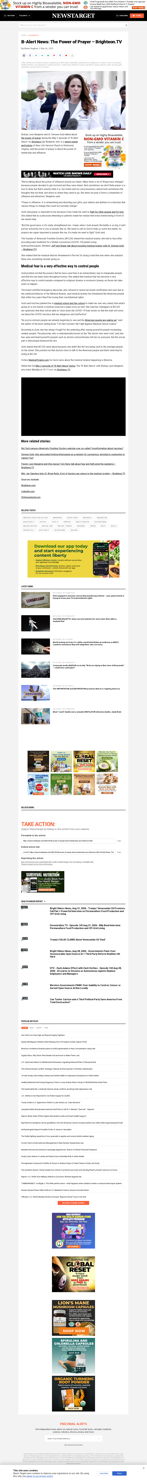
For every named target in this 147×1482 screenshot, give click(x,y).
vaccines (45, 67)
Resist (103, 65)
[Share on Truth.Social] (60, 55)
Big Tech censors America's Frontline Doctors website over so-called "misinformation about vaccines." (72, 448)
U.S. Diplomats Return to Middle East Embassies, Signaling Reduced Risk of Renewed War (58, 1062)
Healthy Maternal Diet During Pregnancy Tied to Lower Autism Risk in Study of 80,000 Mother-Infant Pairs (64, 1082)
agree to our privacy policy (40, 1476)
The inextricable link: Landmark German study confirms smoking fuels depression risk (56, 1089)
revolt (108, 65)
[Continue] (99, 1438)
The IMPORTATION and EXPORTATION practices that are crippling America (86, 689)
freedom (117, 63)
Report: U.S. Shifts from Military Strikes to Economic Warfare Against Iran (51, 1177)
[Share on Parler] (54, 55)
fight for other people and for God (106, 212)
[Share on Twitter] (36, 55)
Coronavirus (33, 35)
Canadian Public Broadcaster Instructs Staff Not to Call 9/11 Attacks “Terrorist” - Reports (57, 1109)
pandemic (90, 65)
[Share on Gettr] (66, 55)
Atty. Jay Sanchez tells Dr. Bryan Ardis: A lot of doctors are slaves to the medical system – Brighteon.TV (73, 473)
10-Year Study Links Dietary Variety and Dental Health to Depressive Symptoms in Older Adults (60, 1076)
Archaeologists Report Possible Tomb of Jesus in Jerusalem (46, 1129)
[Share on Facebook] (30, 55)
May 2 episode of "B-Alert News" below (55, 366)
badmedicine (84, 63)
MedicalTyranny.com (39, 360)
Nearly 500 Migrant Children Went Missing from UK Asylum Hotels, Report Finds (54, 1042)
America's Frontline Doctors (37, 63)
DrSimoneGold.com (30, 497)
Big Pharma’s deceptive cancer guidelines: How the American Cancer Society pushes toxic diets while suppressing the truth (72, 1123)
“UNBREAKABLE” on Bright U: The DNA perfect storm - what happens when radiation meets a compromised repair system (71, 1183)
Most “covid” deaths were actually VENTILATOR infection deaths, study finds (87, 712)
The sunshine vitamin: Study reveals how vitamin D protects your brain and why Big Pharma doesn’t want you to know (69, 1170)
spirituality (25, 67)
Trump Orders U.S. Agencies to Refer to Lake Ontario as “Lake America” (50, 1102)
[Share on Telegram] (42, 55)
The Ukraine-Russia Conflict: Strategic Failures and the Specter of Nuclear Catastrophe (56, 1069)
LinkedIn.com (28, 491)
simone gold (117, 65)
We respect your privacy (73, 1445)
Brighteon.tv (94, 63)
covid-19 (110, 63)
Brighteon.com (28, 485)
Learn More (103, 1473)
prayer (97, 65)
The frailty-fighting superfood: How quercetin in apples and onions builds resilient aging (57, 1136)
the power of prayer (31, 138)
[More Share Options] (72, 55)
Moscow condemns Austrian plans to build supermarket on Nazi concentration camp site (58, 1049)
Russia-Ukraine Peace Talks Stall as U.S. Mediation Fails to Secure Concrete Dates (55, 1190)
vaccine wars (35, 67)
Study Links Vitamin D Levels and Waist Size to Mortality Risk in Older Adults (52, 1156)
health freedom (27, 65)
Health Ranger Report (32, 901)
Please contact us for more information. (37, 864)
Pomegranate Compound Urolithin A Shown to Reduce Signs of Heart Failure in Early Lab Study (60, 1163)
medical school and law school (69, 303)
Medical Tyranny (78, 65)
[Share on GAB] (48, 55)
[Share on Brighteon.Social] (24, 55)
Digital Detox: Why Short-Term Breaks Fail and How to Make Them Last (50, 1055)
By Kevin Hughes (29, 48)
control (103, 63)
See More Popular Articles (73, 1203)
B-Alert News (64, 63)
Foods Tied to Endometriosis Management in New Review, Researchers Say (52, 1143)
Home (23, 35)
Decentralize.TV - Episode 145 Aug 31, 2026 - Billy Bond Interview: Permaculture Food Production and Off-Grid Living (85, 927)
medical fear (66, 65)
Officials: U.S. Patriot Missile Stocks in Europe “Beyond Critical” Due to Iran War (53, 1197)
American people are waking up (100, 320)
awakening (54, 63)
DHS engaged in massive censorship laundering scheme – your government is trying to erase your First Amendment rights (88, 597)
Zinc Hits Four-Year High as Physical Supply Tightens (43, 1035)
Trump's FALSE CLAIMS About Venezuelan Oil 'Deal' (78, 939)
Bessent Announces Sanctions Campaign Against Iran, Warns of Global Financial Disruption (59, 1150)
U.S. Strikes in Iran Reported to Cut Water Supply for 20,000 (45, 1096)
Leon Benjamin (40, 65)
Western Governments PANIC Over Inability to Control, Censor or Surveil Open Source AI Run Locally (85, 986)
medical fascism (54, 65)
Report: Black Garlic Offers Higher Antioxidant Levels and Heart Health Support (53, 1116)
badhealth (74, 63)
